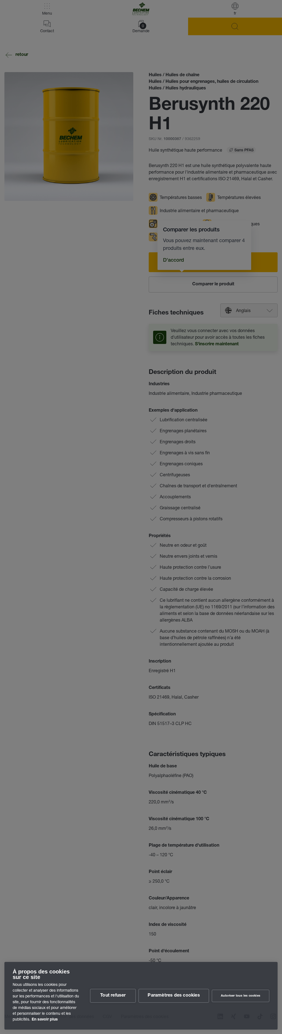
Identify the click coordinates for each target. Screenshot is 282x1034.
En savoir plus (45, 1020)
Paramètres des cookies (174, 996)
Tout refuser (113, 996)
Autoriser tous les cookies (240, 995)
